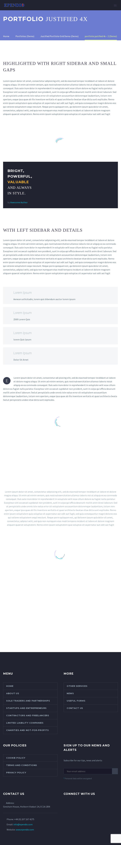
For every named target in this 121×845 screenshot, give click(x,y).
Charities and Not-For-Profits (27, 730)
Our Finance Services (73, 9)
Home (34, 9)
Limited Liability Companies (25, 723)
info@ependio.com (23, 824)
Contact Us (75, 708)
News (70, 693)
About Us (49, 9)
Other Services (77, 686)
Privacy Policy (16, 772)
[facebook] (71, 805)
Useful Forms (76, 700)
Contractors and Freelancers (27, 715)
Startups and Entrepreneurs (26, 708)
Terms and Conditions (21, 765)
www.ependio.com (25, 829)
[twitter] (65, 805)
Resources (99, 9)
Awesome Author (19, 202)
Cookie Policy (15, 758)
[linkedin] (76, 805)
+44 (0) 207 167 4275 (24, 819)
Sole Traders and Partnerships (28, 700)
